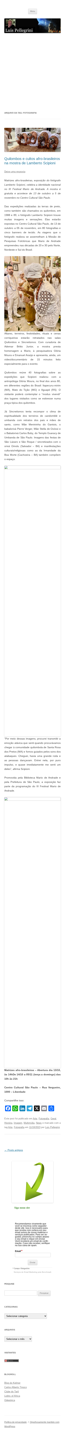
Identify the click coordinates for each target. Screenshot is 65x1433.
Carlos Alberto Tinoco (15, 1387)
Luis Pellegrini (52, 1127)
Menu (32, 11)
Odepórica (9, 1400)
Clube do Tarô (11, 1391)
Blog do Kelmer (12, 1383)
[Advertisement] (32, 72)
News (39, 1123)
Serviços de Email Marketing (25, 1272)
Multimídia (29, 1123)
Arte (35, 1118)
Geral (53, 1118)
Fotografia (44, 1118)
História (8, 1123)
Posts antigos (13, 1150)
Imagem (18, 1123)
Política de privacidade (15, 1422)
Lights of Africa (12, 1396)
